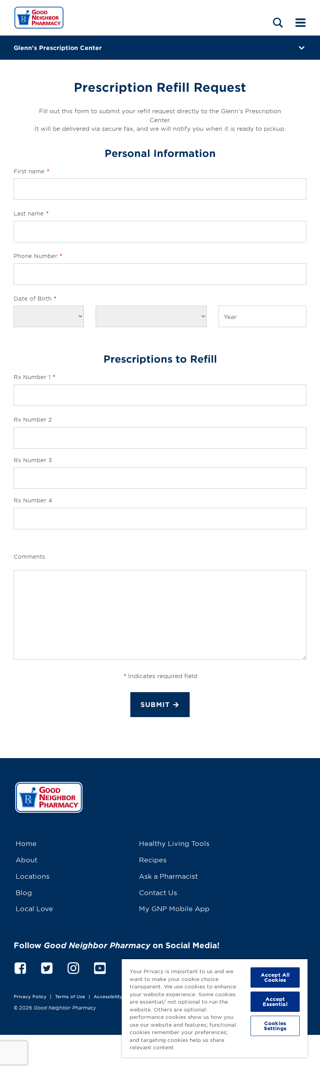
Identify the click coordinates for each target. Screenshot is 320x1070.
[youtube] (100, 966)
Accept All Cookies (275, 977)
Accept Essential (275, 1001)
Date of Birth (35, 298)
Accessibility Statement (121, 996)
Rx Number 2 (33, 419)
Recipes (153, 859)
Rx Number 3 (33, 460)
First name (31, 171)
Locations (33, 876)
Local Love (34, 908)
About (26, 859)
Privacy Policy (30, 996)
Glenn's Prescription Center (58, 47)
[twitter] (46, 966)
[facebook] (20, 966)
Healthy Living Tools (174, 843)
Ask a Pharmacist (168, 876)
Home (26, 843)
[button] (278, 22)
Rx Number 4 (33, 500)
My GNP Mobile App (174, 908)
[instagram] (73, 966)
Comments (29, 556)
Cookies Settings (275, 1025)
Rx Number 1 (34, 377)
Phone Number (38, 256)
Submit (155, 704)
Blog (24, 892)
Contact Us (158, 892)
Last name (31, 213)
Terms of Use (70, 996)
